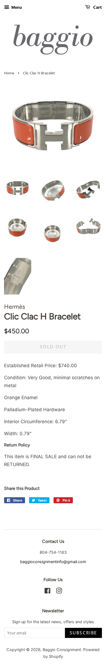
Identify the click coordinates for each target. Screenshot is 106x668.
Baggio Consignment (62, 649)
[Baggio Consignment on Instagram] (59, 591)
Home (9, 73)
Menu (16, 7)
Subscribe (83, 633)
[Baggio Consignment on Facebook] (47, 591)
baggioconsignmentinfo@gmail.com (53, 561)
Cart (97, 7)
